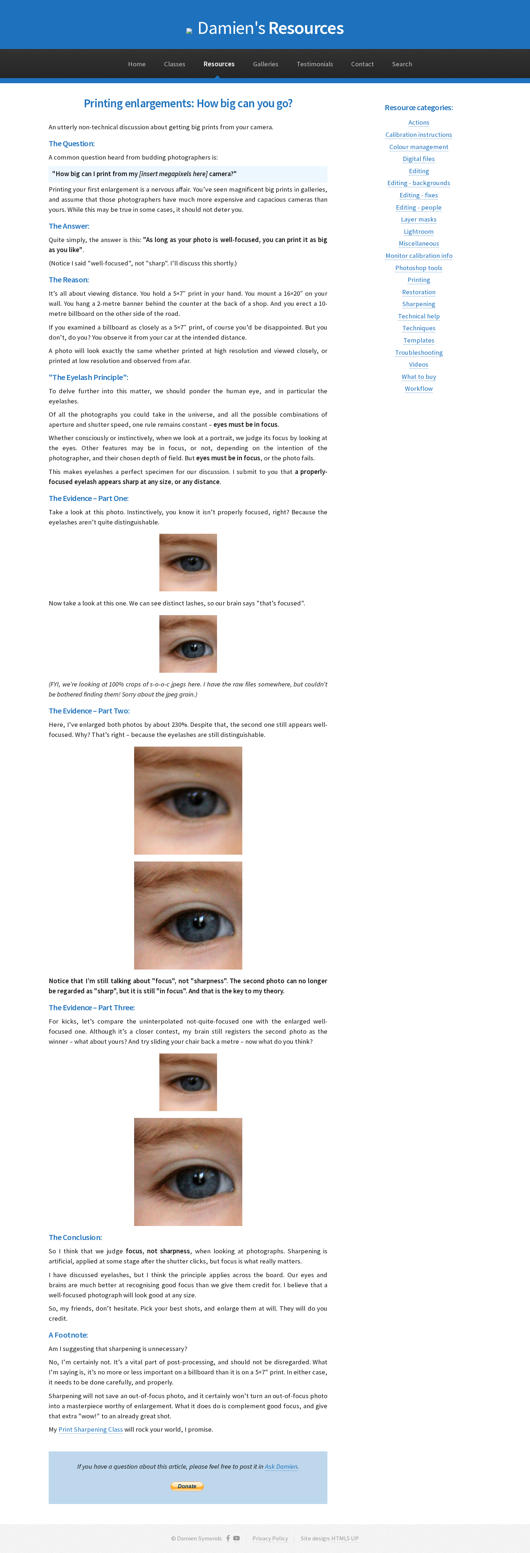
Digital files (419, 159)
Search (402, 64)
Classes (174, 64)
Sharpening (418, 304)
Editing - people (419, 207)
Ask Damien (281, 1466)
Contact (362, 64)
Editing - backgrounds (418, 183)
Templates (418, 340)
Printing (418, 280)
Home (137, 64)
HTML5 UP (345, 1538)
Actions (418, 122)
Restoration (419, 292)
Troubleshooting (419, 352)
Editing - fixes (418, 195)
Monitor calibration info (418, 255)
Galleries (265, 64)
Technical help (419, 316)
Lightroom (419, 231)
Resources (270, 27)
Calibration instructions (418, 134)
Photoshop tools (418, 268)
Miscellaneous (419, 243)
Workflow (419, 388)
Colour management (419, 147)
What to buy (419, 376)
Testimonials (315, 64)
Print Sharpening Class (90, 1429)
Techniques (419, 328)
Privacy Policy (270, 1538)
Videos (418, 364)
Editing (419, 171)
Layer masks (419, 219)
